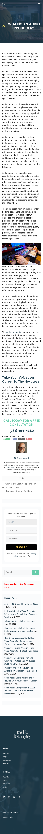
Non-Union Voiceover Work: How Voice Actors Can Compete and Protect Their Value (19, 641)
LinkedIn (6, 787)
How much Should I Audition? (19, 491)
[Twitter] (20, 478)
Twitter (5, 780)
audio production (14, 332)
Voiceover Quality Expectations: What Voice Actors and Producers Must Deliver (19, 661)
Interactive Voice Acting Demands (19, 621)
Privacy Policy (8, 817)
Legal (5, 757)
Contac (5, 764)
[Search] (35, 572)
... (3, 497)
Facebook (6, 784)
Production (7, 760)
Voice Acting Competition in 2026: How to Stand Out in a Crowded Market (19, 691)
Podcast (6, 753)
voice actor (10, 467)
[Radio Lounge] (4, 3)
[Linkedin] (23, 478)
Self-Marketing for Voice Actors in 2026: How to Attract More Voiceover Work (20, 614)
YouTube (6, 777)
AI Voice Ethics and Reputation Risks (21, 604)
